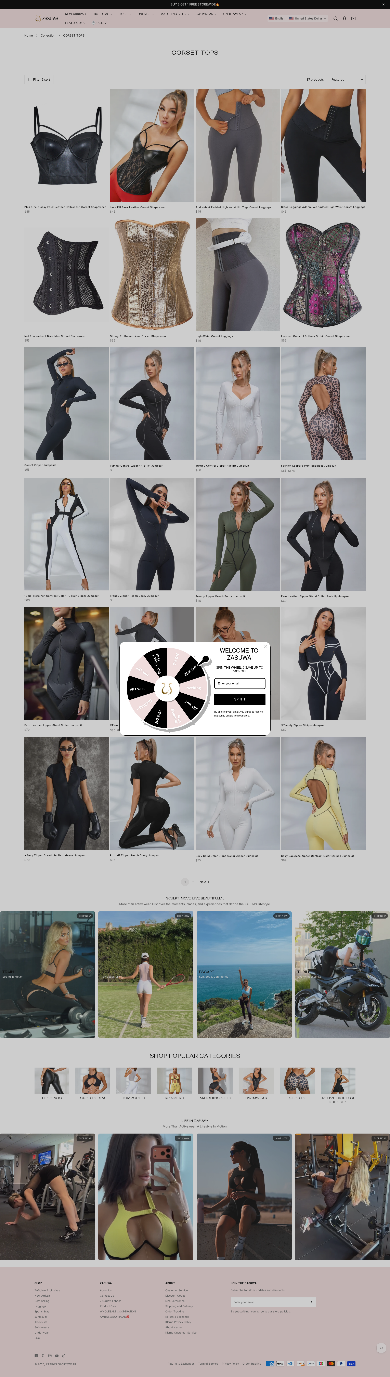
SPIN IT (240, 699)
